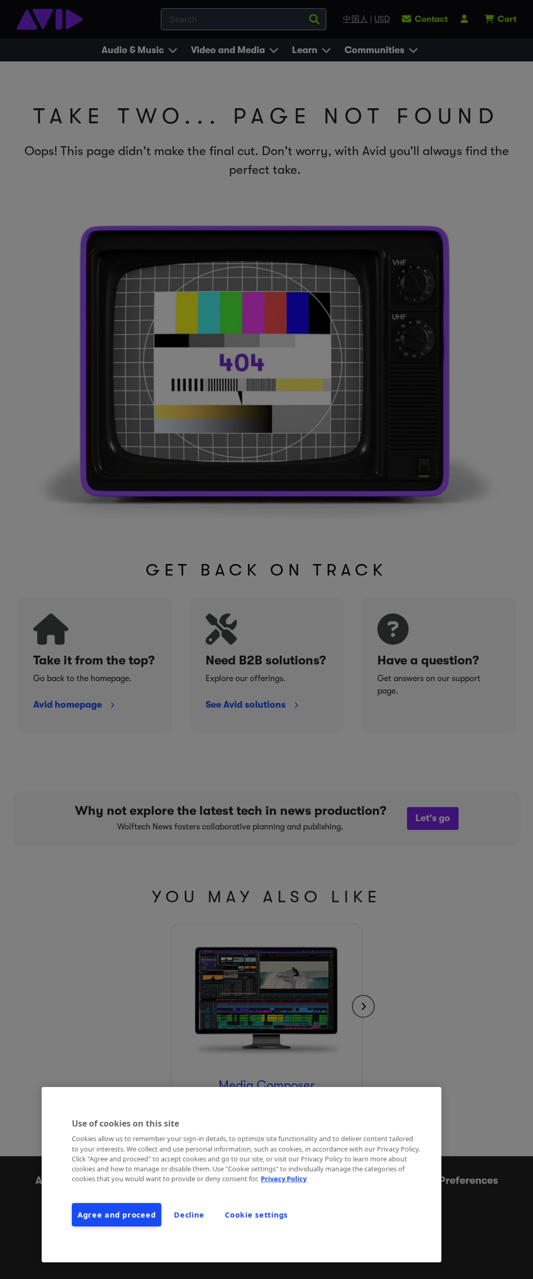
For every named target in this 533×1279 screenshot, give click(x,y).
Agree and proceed (117, 1215)
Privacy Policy (284, 1178)
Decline (189, 1215)
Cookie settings (256, 1215)
